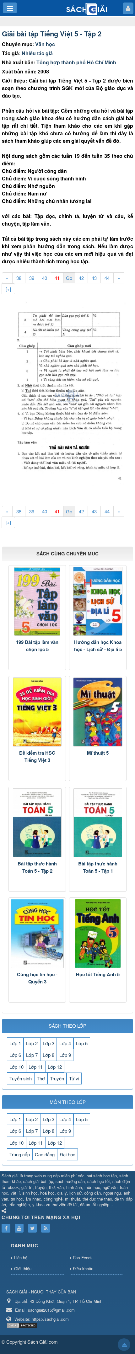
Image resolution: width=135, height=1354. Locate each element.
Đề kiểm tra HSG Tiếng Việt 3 (37, 756)
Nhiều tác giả (37, 53)
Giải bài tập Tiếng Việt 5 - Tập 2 (51, 34)
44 (107, 278)
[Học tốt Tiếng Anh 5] (98, 933)
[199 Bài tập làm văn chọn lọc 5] (37, 601)
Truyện (57, 1078)
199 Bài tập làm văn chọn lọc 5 (37, 646)
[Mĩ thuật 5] (98, 712)
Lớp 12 (55, 1066)
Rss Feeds (83, 1257)
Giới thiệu (22, 1268)
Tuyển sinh (20, 1078)
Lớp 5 (82, 1043)
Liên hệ (20, 1257)
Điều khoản (83, 1268)
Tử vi (74, 1078)
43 (94, 278)
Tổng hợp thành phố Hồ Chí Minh (76, 62)
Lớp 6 (15, 1055)
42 (81, 278)
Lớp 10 (16, 1066)
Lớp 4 (65, 1043)
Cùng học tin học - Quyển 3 (37, 978)
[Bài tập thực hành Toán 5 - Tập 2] (37, 822)
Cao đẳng (45, 1154)
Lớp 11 (36, 1066)
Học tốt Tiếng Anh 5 (98, 974)
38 (18, 278)
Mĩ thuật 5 (98, 752)
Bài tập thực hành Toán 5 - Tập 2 (37, 867)
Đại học (67, 1154)
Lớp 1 (15, 1043)
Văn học (45, 44)
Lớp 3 (48, 1043)
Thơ (41, 1078)
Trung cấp (19, 1154)
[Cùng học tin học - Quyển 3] (37, 933)
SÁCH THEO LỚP (67, 1025)
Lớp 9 (65, 1055)
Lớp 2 (32, 1043)
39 (31, 278)
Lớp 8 (48, 1055)
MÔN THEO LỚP (68, 1102)
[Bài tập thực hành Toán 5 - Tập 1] (98, 822)
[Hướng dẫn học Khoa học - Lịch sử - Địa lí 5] (98, 601)
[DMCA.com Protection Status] (22, 1325)
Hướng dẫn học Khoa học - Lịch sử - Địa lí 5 (98, 646)
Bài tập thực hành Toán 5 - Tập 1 (97, 867)
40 (44, 278)
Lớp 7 (32, 1055)
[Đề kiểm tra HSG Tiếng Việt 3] (37, 712)
